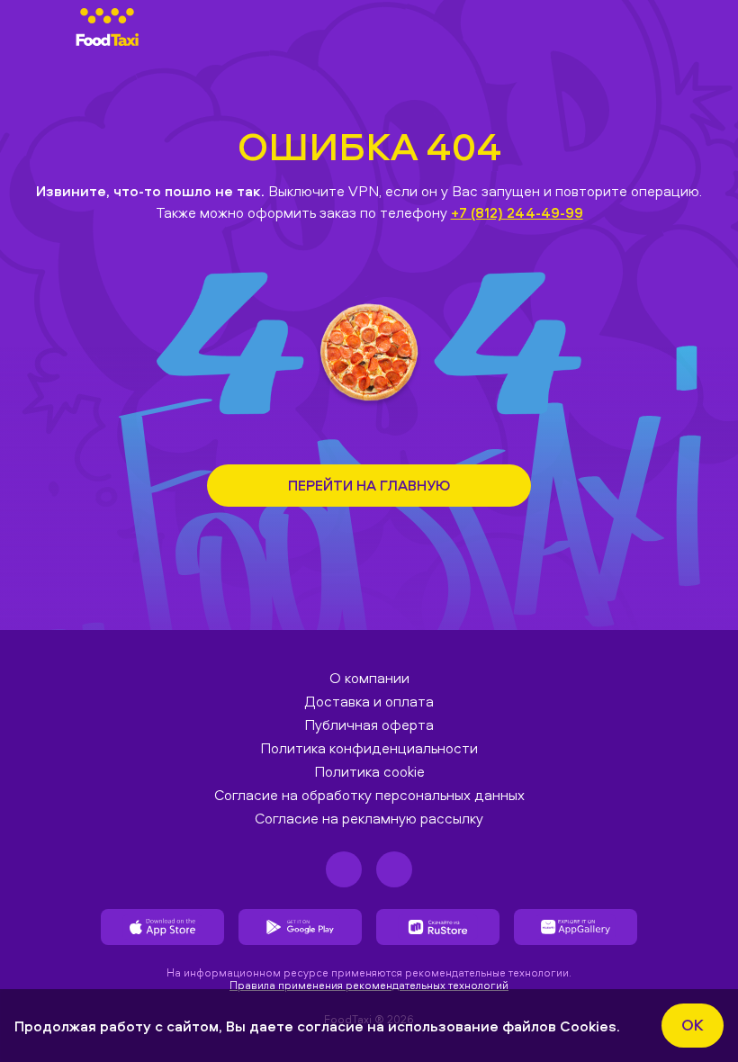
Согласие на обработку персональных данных (369, 795)
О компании (369, 678)
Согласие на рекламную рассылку (369, 818)
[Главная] (107, 27)
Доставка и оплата (369, 701)
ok (692, 1024)
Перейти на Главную (369, 485)
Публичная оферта (369, 724)
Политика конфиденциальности (369, 748)
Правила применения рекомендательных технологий (369, 985)
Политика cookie (369, 771)
